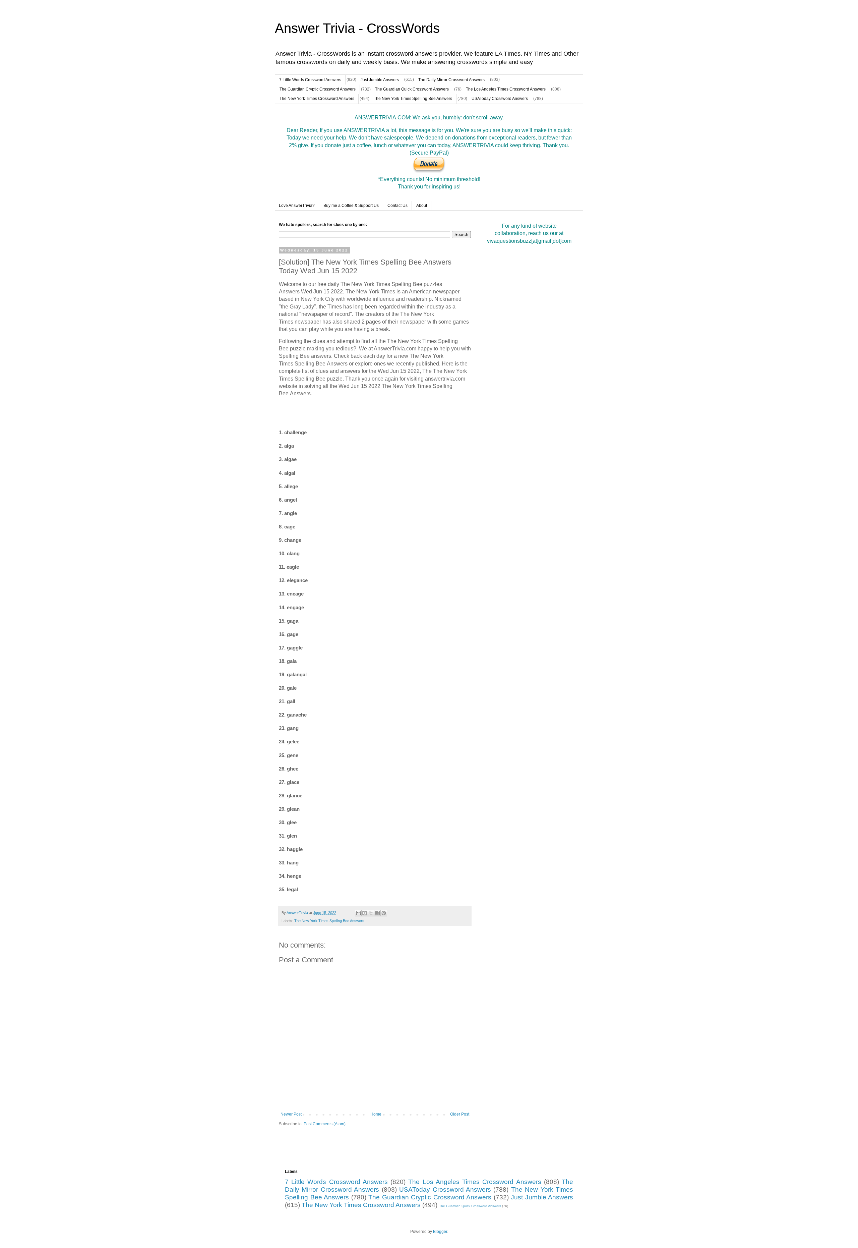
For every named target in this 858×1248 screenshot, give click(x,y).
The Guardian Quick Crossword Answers (412, 89)
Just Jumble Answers (380, 79)
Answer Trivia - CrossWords (357, 28)
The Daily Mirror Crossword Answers (451, 79)
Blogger (440, 1231)
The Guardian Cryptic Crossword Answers (318, 89)
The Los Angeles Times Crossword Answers (506, 89)
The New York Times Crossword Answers (317, 98)
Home (375, 1114)
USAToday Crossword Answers (500, 98)
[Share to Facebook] (377, 913)
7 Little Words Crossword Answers (310, 79)
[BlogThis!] (364, 913)
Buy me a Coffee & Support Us (351, 205)
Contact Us (397, 205)
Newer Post (291, 1114)
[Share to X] (371, 913)
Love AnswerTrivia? (297, 205)
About (421, 205)
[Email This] (358, 913)
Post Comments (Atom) (325, 1124)
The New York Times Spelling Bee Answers (413, 98)
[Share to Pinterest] (383, 913)
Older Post (459, 1114)
